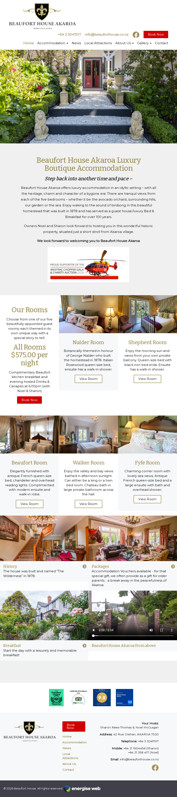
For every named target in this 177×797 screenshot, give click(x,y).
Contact (161, 43)
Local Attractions (98, 43)
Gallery (143, 43)
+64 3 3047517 (69, 34)
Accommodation (51, 43)
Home (28, 43)
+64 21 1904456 (134, 748)
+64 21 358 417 (138, 752)
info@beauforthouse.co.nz (106, 34)
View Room (88, 379)
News (76, 43)
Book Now (156, 34)
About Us (123, 43)
